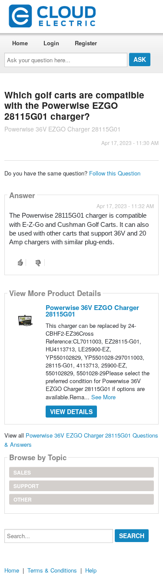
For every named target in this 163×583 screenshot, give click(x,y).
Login (51, 43)
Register (86, 43)
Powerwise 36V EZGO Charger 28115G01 (92, 311)
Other (22, 499)
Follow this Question (114, 173)
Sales (22, 472)
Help (90, 570)
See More (103, 397)
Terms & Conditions (52, 570)
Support (26, 486)
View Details (71, 411)
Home (20, 43)
